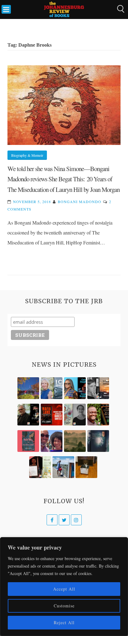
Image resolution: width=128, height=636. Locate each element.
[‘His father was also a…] (40, 467)
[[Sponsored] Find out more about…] (28, 441)
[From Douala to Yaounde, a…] (75, 441)
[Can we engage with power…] (28, 414)
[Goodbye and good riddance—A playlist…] (86, 467)
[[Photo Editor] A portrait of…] (63, 467)
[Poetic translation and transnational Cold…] (98, 441)
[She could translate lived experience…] (51, 441)
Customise (64, 606)
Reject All (64, 622)
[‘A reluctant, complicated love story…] (51, 388)
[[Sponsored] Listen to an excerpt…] (75, 388)
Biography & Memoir (27, 155)
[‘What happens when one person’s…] (98, 414)
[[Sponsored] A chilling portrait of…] (51, 414)
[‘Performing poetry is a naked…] (75, 414)
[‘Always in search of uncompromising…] (98, 388)
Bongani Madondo (79, 201)
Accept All (64, 589)
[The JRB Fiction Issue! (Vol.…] (28, 388)
